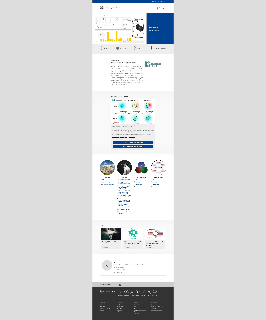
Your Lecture (106, 48)
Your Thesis (123, 48)
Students (102, 304)
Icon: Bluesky (132, 292)
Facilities (153, 308)
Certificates (119, 310)
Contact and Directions (160, 48)
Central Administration (156, 310)
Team (102, 179)
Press (135, 306)
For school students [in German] (124, 212)
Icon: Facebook (121, 292)
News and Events (105, 182)
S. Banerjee (114, 126)
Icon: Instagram (126, 292)
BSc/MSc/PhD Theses (124, 209)
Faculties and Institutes (157, 306)
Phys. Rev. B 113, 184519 (117, 137)
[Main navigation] (163, 7)
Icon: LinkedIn (149, 292)
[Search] (160, 7)
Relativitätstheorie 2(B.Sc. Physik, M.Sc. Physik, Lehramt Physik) (124, 194)
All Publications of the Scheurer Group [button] (133, 146)
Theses (137, 187)
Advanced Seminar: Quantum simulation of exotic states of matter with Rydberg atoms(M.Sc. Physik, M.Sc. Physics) (124, 202)
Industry (102, 310)
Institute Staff (140, 48)
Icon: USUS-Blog (155, 292)
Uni (152, 1)
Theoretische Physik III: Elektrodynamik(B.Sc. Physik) (124, 187)
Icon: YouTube (143, 292)
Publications (139, 184)
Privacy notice (120, 306)
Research (138, 182)
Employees (102, 306)
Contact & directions (139, 304)
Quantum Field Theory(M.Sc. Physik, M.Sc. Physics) (124, 181)
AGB (118, 312)
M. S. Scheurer (127, 126)
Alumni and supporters (105, 308)
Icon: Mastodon (138, 292)
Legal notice (120, 304)
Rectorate (153, 304)
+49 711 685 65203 (121, 270)
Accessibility (120, 308)
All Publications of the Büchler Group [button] (133, 142)
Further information (120, 267)
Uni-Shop (136, 313)
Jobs (135, 308)
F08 (162, 1)
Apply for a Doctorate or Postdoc (140, 311)
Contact (123, 284)
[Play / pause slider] (120, 41)
